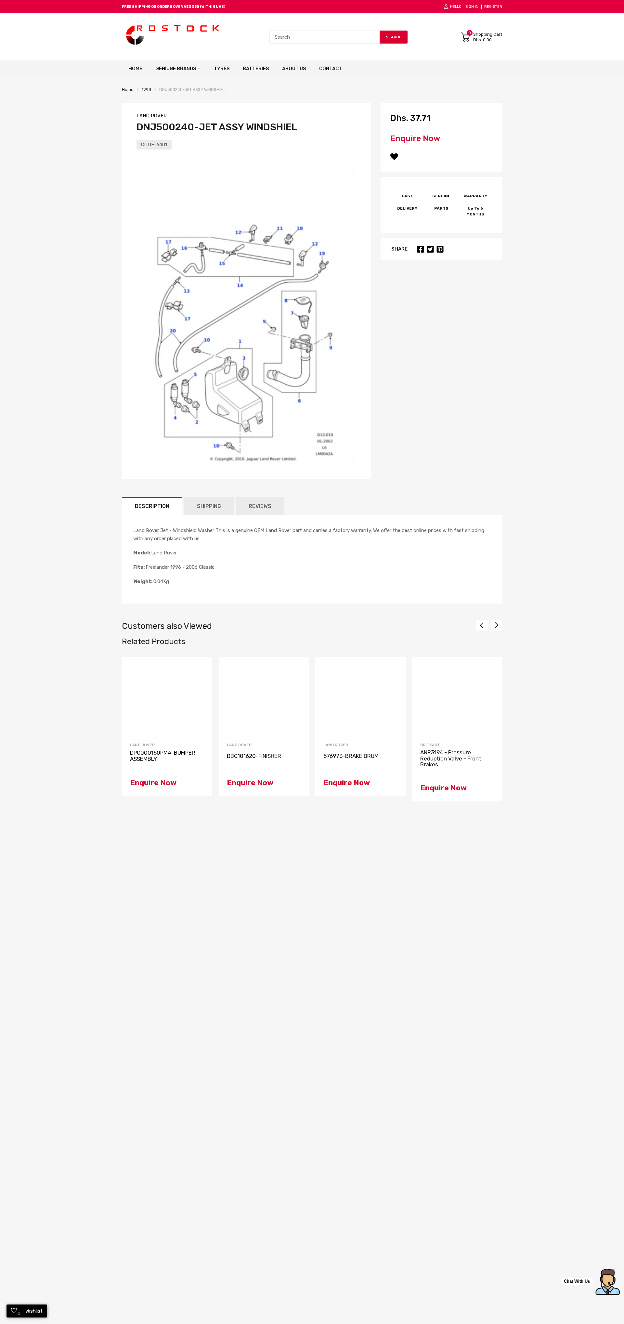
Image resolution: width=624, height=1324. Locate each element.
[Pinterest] (440, 249)
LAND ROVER (151, 116)
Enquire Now (415, 138)
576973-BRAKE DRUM (351, 756)
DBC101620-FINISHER (254, 756)
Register (493, 7)
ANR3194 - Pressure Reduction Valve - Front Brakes (450, 758)
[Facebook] (420, 249)
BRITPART (430, 745)
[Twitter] (430, 249)
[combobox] (324, 37)
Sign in (471, 7)
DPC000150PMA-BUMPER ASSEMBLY (162, 756)
